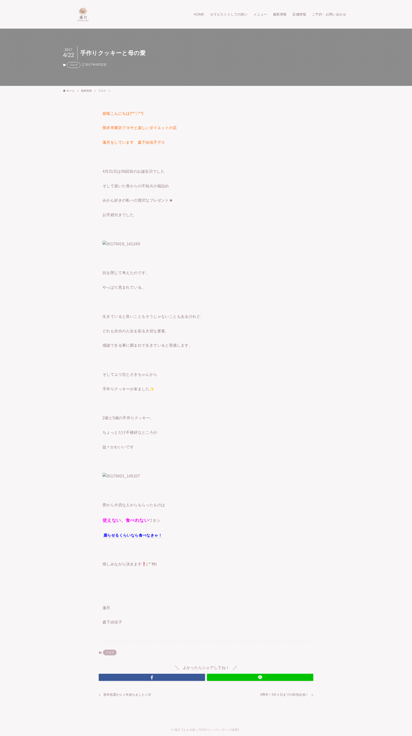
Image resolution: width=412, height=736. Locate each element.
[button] (152, 677)
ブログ (74, 64)
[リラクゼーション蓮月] (83, 14)
